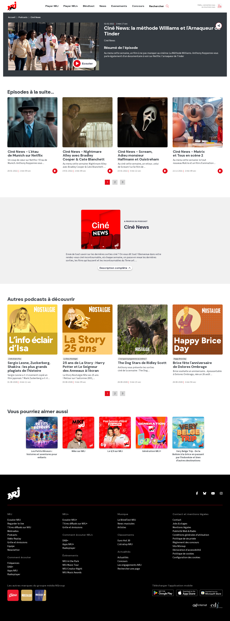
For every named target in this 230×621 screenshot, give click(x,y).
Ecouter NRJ (14, 520)
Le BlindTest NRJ (127, 520)
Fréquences (13, 563)
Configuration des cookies (186, 557)
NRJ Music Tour (70, 565)
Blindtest (89, 6)
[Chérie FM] (13, 595)
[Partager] (219, 26)
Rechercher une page (129, 568)
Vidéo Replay (14, 538)
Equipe (11, 546)
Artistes (122, 527)
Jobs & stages (180, 523)
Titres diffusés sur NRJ (19, 527)
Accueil (11, 17)
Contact (177, 520)
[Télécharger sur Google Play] (163, 592)
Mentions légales (182, 527)
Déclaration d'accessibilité (187, 550)
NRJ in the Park (70, 561)
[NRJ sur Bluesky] (204, 493)
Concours (138, 6)
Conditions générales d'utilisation (191, 535)
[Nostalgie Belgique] (26, 595)
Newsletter (13, 550)
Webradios (13, 531)
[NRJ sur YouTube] (213, 493)
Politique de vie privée (184, 538)
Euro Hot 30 (124, 540)
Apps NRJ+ (68, 544)
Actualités (123, 557)
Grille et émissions (17, 542)
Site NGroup (179, 546)
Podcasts (22, 17)
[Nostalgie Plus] (40, 595)
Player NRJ (51, 6)
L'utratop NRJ (125, 544)
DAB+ (10, 567)
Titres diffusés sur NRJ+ (74, 523)
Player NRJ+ (70, 6)
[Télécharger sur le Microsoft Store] (211, 592)
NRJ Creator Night (72, 568)
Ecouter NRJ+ (69, 520)
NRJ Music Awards (72, 572)
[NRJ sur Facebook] (197, 493)
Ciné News (36, 17)
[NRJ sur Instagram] (221, 493)
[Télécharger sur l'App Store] (186, 592)
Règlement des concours (186, 542)
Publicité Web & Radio (184, 531)
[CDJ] (216, 605)
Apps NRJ (12, 570)
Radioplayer (13, 574)
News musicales (126, 523)
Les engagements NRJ (129, 565)
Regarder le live (15, 523)
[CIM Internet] (200, 605)
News (103, 6)
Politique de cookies (183, 553)
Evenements (119, 6)
